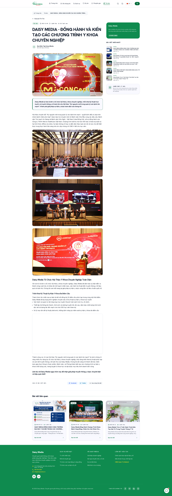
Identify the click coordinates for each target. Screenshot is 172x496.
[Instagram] (138, 488)
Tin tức (107, 3)
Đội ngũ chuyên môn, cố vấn (95, 459)
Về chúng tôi (66, 3)
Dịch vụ (77, 3)
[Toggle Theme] (122, 3)
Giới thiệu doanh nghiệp (94, 455)
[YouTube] (129, 488)
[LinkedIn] (133, 488)
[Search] (118, 3)
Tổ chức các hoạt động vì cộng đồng (71, 462)
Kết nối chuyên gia (65, 459)
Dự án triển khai (92, 462)
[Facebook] (125, 488)
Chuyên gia (97, 3)
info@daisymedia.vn (39, 471)
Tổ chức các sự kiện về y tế (68, 465)
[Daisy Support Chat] (166, 490)
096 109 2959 (38, 469)
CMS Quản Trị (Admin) (122, 462)
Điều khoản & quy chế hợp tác (124, 459)
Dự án (87, 3)
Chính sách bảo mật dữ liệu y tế (124, 455)
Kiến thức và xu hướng (94, 465)
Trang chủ (54, 3)
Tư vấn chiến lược (65, 455)
